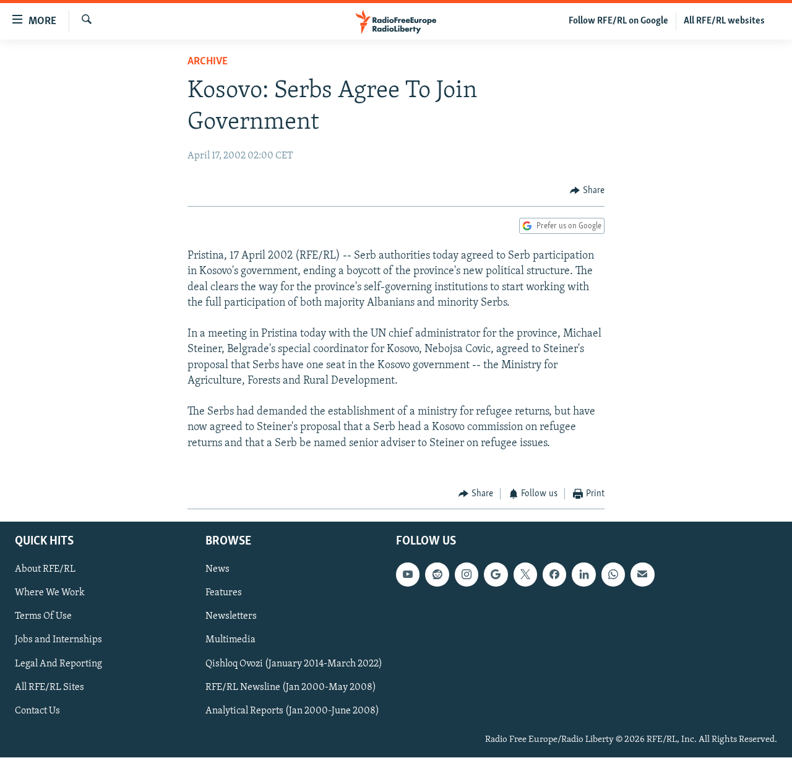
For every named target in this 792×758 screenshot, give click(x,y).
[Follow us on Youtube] (408, 575)
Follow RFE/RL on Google (618, 21)
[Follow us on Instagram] (466, 575)
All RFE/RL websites (724, 21)
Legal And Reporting (58, 664)
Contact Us (37, 711)
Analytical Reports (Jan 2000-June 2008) (292, 711)
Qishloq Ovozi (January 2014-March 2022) (293, 664)
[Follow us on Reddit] (437, 575)
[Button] (587, 191)
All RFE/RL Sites (49, 687)
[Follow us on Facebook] (554, 575)
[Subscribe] (642, 575)
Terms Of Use (43, 617)
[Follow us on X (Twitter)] (525, 575)
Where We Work (50, 593)
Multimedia (230, 640)
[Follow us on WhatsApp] (613, 575)
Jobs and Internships (58, 640)
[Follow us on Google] (495, 575)
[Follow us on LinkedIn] (583, 575)
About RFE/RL (45, 570)
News (217, 570)
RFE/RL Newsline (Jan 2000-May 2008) (290, 687)
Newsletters (231, 617)
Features (223, 593)
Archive (207, 61)
